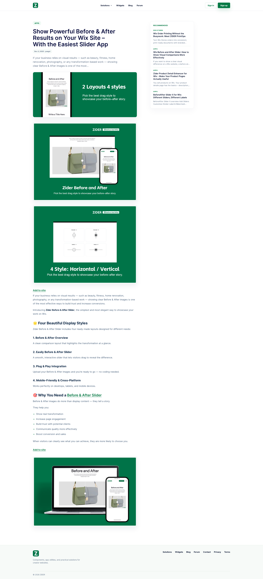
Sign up (224, 5)
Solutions (105, 5)
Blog (130, 5)
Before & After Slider (84, 395)
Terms (227, 552)
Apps (37, 23)
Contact (207, 552)
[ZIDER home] (35, 5)
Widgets (120, 5)
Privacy (217, 552)
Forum (140, 5)
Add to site (39, 290)
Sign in (211, 5)
